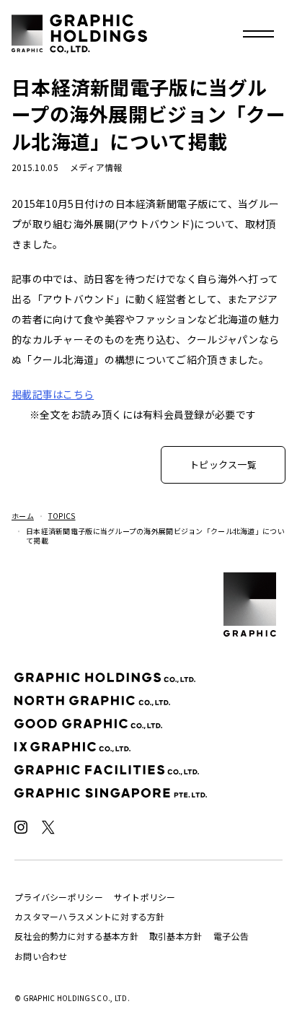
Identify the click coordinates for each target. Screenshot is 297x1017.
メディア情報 (96, 167)
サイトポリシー (145, 897)
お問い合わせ (41, 956)
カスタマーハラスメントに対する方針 (89, 916)
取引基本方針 (176, 936)
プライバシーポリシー (58, 897)
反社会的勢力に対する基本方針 (76, 936)
